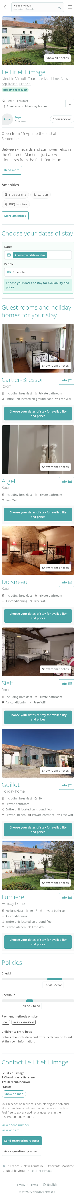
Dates (8, 247)
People (9, 264)
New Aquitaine (34, 1166)
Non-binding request (15, 89)
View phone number (15, 1125)
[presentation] (38, 255)
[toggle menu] (70, 7)
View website (10, 1130)
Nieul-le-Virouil (14, 78)
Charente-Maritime (43, 78)
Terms (33, 1185)
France (25, 83)
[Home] (4, 1166)
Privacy (20, 1185)
